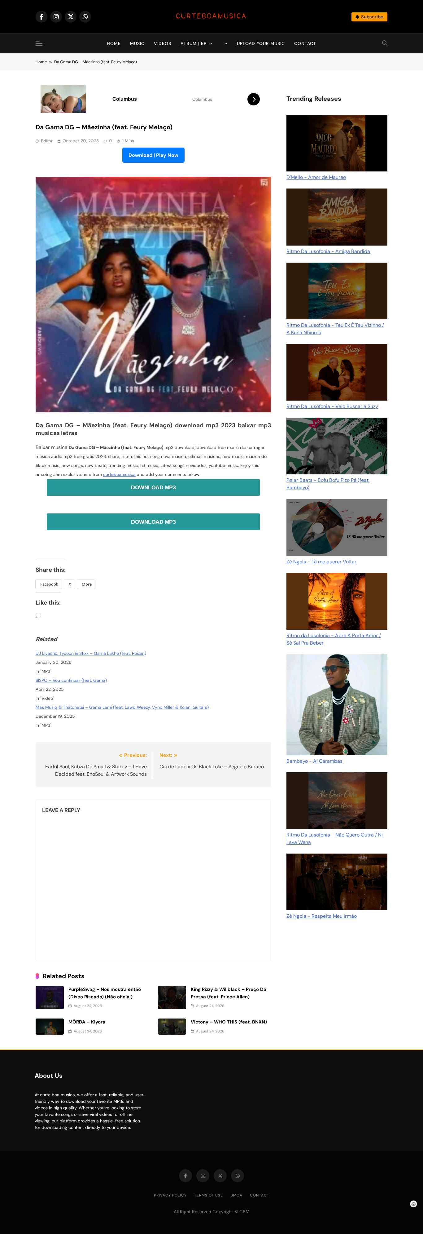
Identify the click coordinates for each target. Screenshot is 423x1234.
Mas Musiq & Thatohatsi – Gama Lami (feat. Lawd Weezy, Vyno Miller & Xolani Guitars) (122, 707)
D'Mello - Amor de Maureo (316, 177)
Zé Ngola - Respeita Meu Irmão (321, 916)
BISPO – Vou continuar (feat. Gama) (71, 680)
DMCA (236, 1195)
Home (114, 43)
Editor (47, 141)
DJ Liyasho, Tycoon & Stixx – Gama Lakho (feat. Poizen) (91, 653)
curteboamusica (119, 474)
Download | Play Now (153, 155)
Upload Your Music (261, 43)
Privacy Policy (170, 1195)
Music (137, 43)
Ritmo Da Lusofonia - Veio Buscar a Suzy (332, 406)
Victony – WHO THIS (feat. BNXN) (229, 1022)
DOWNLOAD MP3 (153, 487)
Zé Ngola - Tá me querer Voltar (321, 561)
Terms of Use (208, 1195)
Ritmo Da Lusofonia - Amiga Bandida (328, 251)
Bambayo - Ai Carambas (314, 761)
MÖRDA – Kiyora (86, 1022)
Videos (162, 43)
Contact (305, 43)
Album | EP (194, 43)
